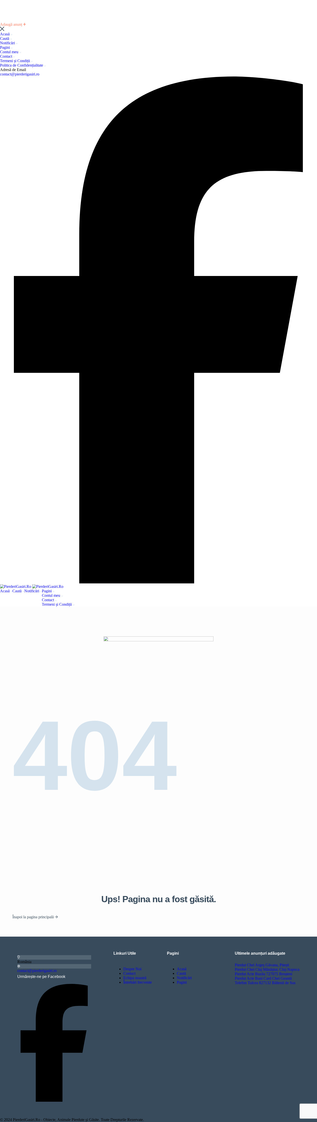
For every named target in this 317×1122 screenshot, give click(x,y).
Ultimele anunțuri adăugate (260, 953)
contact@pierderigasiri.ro (19, 74)
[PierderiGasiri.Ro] (16, 586)
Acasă (5, 34)
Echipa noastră (134, 978)
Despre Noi (132, 969)
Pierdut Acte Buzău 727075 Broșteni (263, 974)
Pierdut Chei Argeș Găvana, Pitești (262, 965)
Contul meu (9, 52)
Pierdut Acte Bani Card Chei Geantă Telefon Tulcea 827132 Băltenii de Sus (265, 980)
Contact (6, 56)
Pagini (5, 47)
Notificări (8, 43)
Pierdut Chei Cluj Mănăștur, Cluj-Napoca (267, 969)
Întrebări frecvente (137, 982)
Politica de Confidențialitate (22, 65)
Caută (5, 38)
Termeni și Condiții (15, 61)
